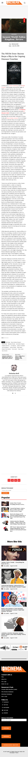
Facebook (6, 702)
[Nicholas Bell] (14, 367)
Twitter (5, 704)
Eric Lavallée (6, 565)
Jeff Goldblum (5, 347)
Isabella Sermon (5, 345)
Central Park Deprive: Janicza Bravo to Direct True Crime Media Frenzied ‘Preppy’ (17, 510)
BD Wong (8, 342)
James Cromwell (21, 345)
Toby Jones (20, 349)
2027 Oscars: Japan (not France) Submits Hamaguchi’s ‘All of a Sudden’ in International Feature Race (18, 529)
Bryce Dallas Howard (12, 118)
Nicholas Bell (15, 44)
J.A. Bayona (13, 345)
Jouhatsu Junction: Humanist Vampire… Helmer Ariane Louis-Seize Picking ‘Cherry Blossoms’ (18, 522)
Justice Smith (13, 347)
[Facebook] (9, 480)
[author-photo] (2, 566)
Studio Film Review (6, 349)
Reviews (14, 34)
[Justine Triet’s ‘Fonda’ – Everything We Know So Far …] (5, 504)
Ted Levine (14, 349)
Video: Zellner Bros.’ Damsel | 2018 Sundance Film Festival (20, 358)
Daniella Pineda (11, 343)
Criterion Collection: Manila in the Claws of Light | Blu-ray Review (7, 357)
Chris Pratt (4, 343)
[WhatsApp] (19, 480)
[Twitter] (15, 393)
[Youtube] (2, 710)
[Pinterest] (15, 480)
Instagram (6, 707)
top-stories (4, 350)
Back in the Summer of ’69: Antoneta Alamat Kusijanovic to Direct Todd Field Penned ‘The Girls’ (18, 516)
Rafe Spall (19, 347)
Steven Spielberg (13, 85)
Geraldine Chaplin (20, 343)
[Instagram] (12, 393)
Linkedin (5, 712)
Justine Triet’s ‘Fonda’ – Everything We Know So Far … (17, 503)
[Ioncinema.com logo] (14, 2)
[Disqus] (14, 416)
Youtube (5, 710)
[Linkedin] (2, 713)
